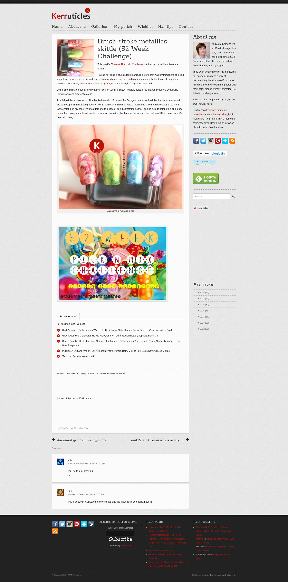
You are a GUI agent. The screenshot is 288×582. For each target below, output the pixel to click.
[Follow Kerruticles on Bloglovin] (210, 155)
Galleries (99, 26)
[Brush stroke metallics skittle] (120, 167)
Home (57, 26)
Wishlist (145, 26)
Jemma (199, 539)
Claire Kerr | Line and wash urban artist (220, 575)
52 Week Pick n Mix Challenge (127, 64)
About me (77, 26)
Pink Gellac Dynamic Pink (161, 550)
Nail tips (165, 26)
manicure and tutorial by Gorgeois (98, 83)
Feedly (92, 524)
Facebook (197, 141)
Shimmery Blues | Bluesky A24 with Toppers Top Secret (213, 531)
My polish (123, 26)
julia (70, 460)
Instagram (211, 141)
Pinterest (219, 141)
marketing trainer (218, 114)
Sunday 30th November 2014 (75, 428)
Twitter (204, 141)
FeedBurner (126, 545)
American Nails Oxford (206, 527)
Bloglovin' (226, 141)
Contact (186, 26)
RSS (233, 141)
